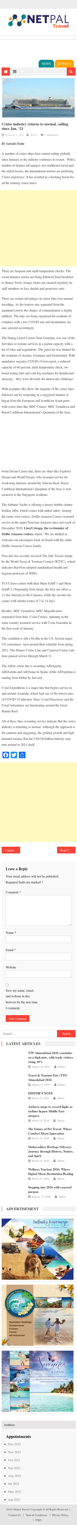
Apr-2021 (14, 1499)
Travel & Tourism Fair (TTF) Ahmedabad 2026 (47, 1077)
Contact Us (14, 1515)
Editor (34, 135)
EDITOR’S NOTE (40, 1093)
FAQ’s (39, 1520)
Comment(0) (51, 135)
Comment (13, 892)
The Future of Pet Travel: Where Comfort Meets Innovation (50, 1131)
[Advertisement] (38, 228)
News (46, 63)
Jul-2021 (13, 1483)
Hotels (64, 63)
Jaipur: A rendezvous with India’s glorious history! (13, 850)
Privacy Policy (60, 1515)
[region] (39, 443)
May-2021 (15, 1491)
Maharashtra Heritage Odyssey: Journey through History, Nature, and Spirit (51, 1151)
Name (11, 932)
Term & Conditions (36, 1515)
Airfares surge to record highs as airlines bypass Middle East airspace (50, 1111)
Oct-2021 (14, 1460)
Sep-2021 (14, 1468)
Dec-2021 (14, 1444)
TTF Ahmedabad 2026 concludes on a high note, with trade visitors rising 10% (50, 1057)
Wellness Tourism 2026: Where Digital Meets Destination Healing (50, 1171)
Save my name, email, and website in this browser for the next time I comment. (22, 999)
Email (11, 950)
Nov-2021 (14, 1452)
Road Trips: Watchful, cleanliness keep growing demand (68, 850)
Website (11, 967)
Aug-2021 (14, 1475)
